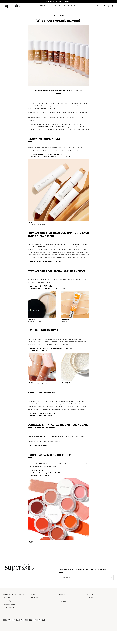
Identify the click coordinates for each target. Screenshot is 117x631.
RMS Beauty (49, 127)
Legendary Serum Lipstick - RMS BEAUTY (44, 413)
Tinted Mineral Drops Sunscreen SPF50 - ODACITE (47, 288)
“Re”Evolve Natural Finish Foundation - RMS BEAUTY (48, 154)
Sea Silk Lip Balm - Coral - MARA (41, 415)
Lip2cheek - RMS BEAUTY (36, 464)
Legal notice (6, 597)
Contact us (34, 597)
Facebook (90, 597)
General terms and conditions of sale (13, 594)
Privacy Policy (7, 601)
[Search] (105, 6)
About (33, 594)
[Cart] (112, 6)
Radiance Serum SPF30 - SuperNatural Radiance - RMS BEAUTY (52, 348)
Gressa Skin (60, 127)
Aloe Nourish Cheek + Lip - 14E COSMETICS (45, 473)
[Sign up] (111, 577)
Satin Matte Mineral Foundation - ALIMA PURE (45, 261)
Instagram (90, 594)
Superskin (9, 625)
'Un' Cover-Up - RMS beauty (49, 436)
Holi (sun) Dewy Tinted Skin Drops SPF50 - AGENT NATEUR (50, 157)
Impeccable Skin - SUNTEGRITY (41, 286)
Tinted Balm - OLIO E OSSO (39, 475)
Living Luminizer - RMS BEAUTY (40, 350)
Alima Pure (41, 127)
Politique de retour (8, 607)
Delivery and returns (9, 604)
